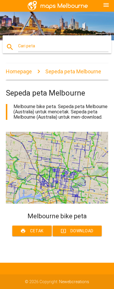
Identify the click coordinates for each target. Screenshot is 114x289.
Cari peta (26, 46)
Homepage (19, 71)
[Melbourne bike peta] (57, 202)
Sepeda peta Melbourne (73, 71)
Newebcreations (74, 281)
